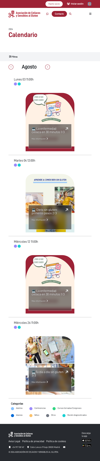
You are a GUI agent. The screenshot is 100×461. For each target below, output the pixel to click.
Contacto (59, 14)
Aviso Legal (14, 441)
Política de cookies (56, 441)
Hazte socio (54, 4)
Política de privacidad (33, 441)
